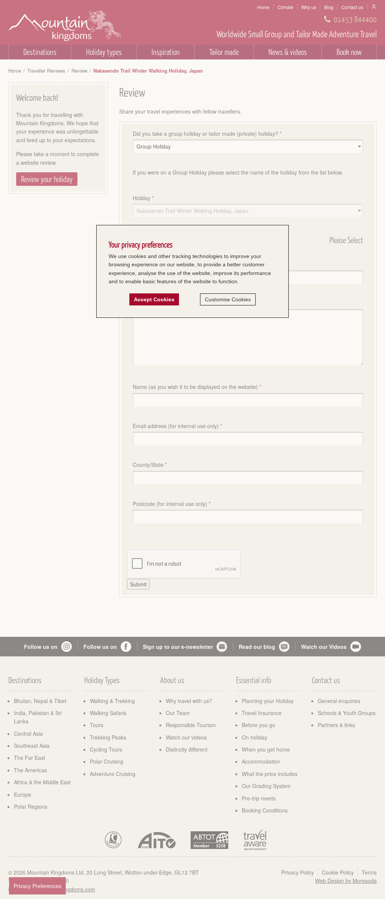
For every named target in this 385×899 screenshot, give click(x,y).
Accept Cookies (154, 299)
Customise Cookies (228, 299)
